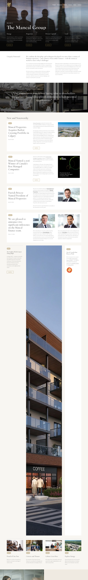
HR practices (70, 264)
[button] (10, 45)
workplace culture (75, 263)
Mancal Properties (37, 123)
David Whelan (46, 232)
